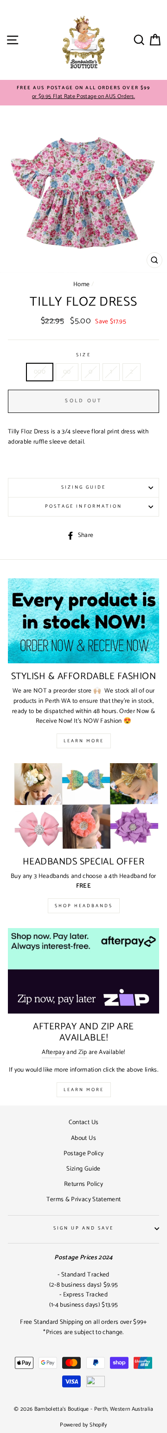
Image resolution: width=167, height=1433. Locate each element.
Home (81, 284)
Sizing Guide (83, 487)
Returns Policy (83, 1184)
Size (83, 355)
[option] (83, 93)
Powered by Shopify (83, 1424)
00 (67, 371)
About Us (83, 1138)
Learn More (84, 741)
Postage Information (83, 506)
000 (39, 371)
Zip (82, 1052)
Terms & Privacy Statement (83, 1199)
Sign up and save (83, 1228)
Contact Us (83, 1122)
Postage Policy (84, 1153)
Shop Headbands (84, 906)
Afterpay (53, 1052)
